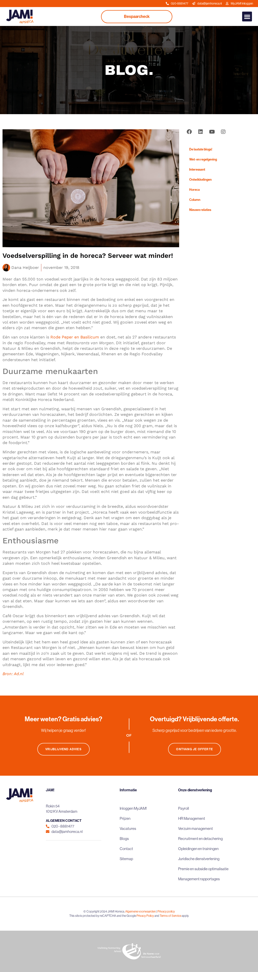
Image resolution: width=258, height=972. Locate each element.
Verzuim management (195, 828)
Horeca (194, 190)
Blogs (124, 838)
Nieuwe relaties (200, 210)
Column (194, 200)
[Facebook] (189, 132)
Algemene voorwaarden (140, 911)
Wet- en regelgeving (203, 159)
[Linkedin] (201, 132)
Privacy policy (166, 911)
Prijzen (125, 818)
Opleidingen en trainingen (198, 848)
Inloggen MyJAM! (133, 808)
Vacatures (128, 828)
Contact (126, 848)
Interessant (197, 169)
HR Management (191, 818)
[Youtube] (212, 132)
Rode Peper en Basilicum (74, 337)
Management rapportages (199, 879)
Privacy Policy (145, 916)
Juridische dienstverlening (198, 859)
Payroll (183, 808)
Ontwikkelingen (200, 179)
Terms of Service (170, 916)
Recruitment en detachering (200, 838)
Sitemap (126, 859)
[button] (247, 16)
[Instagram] (223, 132)
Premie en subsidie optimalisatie (203, 869)
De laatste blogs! (200, 149)
